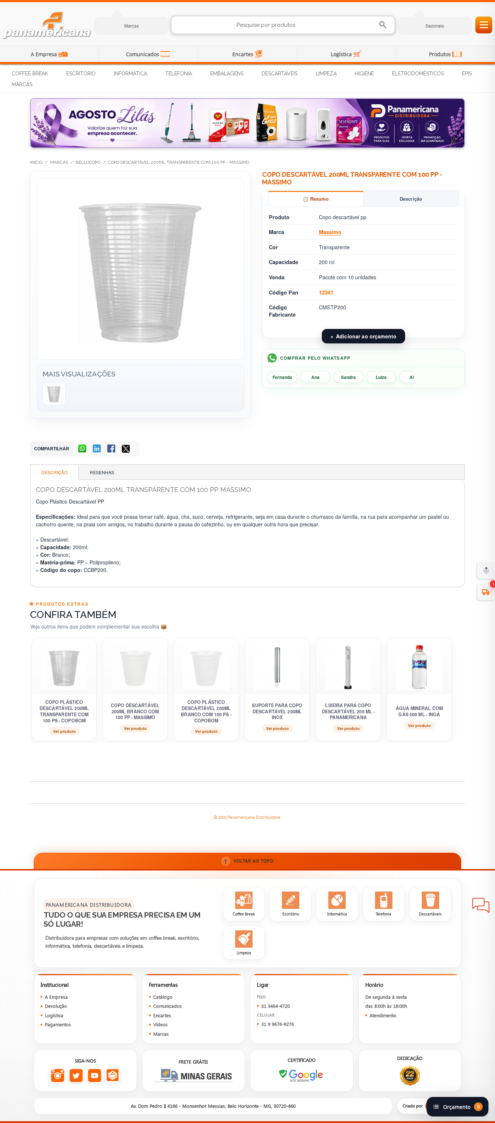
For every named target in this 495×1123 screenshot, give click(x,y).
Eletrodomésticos (418, 73)
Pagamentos (58, 1024)
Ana (315, 377)
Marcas (131, 26)
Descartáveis (280, 73)
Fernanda (282, 377)
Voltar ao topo (248, 860)
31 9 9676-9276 (277, 1024)
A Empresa (44, 54)
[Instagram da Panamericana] (57, 1076)
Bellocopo (88, 162)
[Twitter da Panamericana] (76, 1076)
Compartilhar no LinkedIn (97, 449)
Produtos (440, 54)
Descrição (411, 198)
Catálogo (162, 997)
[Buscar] (384, 24)
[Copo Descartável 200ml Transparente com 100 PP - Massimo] (54, 393)
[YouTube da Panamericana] (94, 1076)
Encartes (243, 54)
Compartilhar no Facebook (112, 449)
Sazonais (434, 26)
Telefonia (178, 73)
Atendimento (383, 1015)
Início (36, 162)
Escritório (81, 73)
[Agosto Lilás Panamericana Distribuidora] (247, 123)
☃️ (486, 570)
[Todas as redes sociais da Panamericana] (113, 1076)
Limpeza (326, 73)
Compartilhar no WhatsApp (83, 449)
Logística (342, 54)
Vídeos (160, 1024)
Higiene (364, 73)
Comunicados (143, 54)
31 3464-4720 (275, 1006)
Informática (130, 73)
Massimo (330, 231)
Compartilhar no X (126, 449)
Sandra (348, 377)
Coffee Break (30, 73)
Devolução (56, 1006)
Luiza (381, 377)
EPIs (467, 73)
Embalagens (227, 73)
